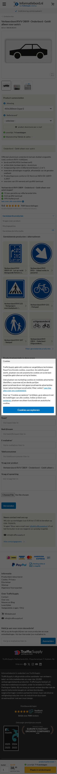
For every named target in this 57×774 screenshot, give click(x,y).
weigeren (7, 400)
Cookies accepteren (29, 410)
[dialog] (28, 387)
